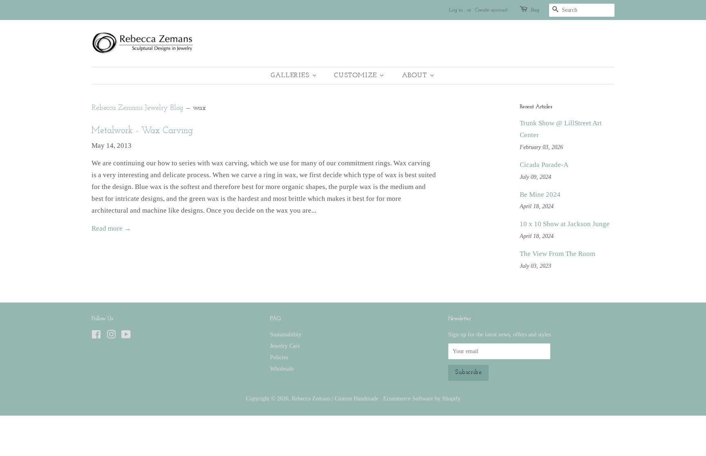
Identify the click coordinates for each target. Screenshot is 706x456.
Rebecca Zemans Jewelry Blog (137, 108)
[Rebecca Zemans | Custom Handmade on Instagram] (111, 336)
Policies (279, 357)
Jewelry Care (285, 346)
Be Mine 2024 (540, 194)
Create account (491, 10)
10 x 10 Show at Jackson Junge (565, 224)
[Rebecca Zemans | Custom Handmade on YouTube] (126, 336)
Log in (456, 10)
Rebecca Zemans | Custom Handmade (336, 398)
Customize (357, 75)
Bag (535, 10)
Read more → (111, 228)
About (416, 75)
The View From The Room (557, 254)
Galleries (291, 75)
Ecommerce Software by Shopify (421, 398)
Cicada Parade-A (544, 165)
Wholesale (282, 368)
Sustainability (286, 334)
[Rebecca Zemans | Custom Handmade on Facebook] (96, 336)
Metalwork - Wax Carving (142, 131)
